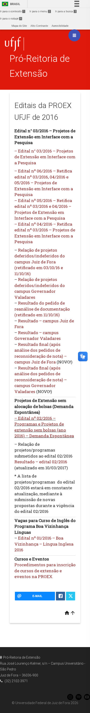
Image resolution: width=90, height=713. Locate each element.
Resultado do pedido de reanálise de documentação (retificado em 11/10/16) (42, 309)
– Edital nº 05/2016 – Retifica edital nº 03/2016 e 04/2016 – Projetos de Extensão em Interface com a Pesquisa (43, 209)
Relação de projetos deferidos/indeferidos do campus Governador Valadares (39, 288)
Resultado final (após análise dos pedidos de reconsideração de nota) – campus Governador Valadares (40, 379)
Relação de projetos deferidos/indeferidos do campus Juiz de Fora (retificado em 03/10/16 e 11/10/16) (39, 261)
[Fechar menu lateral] (74, 35)
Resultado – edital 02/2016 (40, 462)
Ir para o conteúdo (12, 11)
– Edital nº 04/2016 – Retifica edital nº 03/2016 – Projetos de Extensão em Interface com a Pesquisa (44, 233)
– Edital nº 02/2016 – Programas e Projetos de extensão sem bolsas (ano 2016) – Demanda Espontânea (44, 427)
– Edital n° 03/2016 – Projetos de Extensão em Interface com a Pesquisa (44, 157)
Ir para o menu (40, 11)
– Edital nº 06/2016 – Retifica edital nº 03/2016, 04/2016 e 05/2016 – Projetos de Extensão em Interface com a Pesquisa (43, 182)
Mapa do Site (19, 25)
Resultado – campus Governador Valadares (37, 335)
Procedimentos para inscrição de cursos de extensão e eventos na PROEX (45, 570)
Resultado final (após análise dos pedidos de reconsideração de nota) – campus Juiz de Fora (40, 353)
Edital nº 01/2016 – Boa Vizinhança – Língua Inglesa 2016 (43, 544)
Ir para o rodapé (10, 18)
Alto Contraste (39, 25)
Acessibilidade (60, 25)
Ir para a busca (65, 11)
